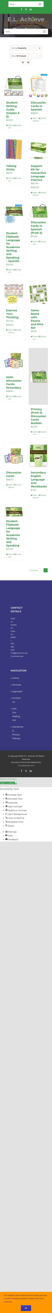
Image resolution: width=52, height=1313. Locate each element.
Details (18, 125)
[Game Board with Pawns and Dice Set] (38, 293)
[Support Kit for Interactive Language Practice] (38, 149)
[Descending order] (39, 48)
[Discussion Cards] (13, 455)
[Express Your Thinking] (13, 293)
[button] (8, 783)
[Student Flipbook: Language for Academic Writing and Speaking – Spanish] (13, 216)
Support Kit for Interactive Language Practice (38, 172)
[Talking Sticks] (13, 149)
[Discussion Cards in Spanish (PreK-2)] (38, 211)
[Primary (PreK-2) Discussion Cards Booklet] (38, 376)
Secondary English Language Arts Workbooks (39, 479)
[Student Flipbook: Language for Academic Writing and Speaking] (13, 512)
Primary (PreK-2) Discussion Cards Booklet (38, 416)
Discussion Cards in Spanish (38, 106)
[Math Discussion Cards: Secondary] (13, 360)
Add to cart (10, 126)
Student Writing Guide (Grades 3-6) (13, 109)
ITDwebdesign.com (26, 765)
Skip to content (8, 779)
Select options (35, 119)
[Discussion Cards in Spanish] (38, 85)
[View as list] (28, 62)
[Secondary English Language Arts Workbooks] (38, 455)
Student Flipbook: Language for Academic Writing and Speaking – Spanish (13, 247)
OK (26, 1308)
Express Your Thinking (12, 314)
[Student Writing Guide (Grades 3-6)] (13, 85)
